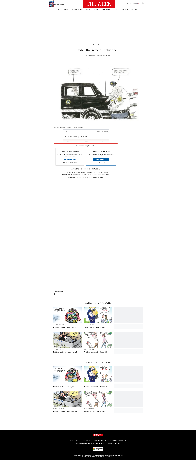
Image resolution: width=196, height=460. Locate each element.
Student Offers (134, 9)
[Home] (58, 9)
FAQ (89, 443)
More (114, 9)
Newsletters (88, 9)
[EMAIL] (55, 294)
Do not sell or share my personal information (105, 443)
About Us (72, 440)
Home (94, 44)
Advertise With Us (81, 443)
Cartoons (96, 9)
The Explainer (65, 9)
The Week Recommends (76, 9)
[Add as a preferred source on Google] (98, 449)
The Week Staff (91, 55)
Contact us (100, 177)
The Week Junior (124, 9)
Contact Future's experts (84, 440)
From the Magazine (105, 9)
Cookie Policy (122, 440)
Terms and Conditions (100, 440)
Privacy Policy (112, 440)
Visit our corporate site (117, 455)
